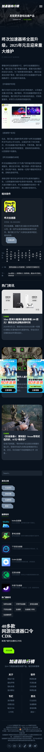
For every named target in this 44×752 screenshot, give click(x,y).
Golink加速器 (17, 559)
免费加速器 (7, 604)
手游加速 (33, 683)
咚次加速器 (11, 66)
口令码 (11, 712)
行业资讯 (6, 316)
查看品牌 (11, 240)
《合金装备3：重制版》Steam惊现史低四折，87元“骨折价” (21, 438)
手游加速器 (7, 609)
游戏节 (22, 255)
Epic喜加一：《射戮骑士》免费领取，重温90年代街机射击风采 (24, 274)
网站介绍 (11, 679)
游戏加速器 (34, 604)
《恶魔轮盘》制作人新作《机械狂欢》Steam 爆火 (20, 378)
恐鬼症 (15, 255)
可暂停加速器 (20, 604)
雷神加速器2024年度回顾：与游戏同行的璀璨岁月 (24, 267)
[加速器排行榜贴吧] (30, 746)
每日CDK (10, 708)
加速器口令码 (30, 609)
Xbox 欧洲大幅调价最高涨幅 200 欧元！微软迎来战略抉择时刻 (20, 321)
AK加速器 (11, 255)
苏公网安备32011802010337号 (31, 729)
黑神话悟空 (29, 255)
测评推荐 (11, 700)
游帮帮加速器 (7, 255)
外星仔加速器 (17, 585)
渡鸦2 (26, 255)
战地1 (36, 255)
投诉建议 (11, 690)
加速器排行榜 (17, 19)
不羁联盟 (40, 255)
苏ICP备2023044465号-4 (11, 729)
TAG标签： (3, 255)
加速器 (18, 609)
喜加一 (7, 506)
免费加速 (33, 690)
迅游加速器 (18, 255)
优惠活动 (11, 704)
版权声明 (11, 683)
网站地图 (35, 727)
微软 (33, 255)
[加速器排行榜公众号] (9, 746)
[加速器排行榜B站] (14, 746)
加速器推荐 (7, 615)
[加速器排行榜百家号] (19, 746)
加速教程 (8, 500)
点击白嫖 (9, 650)
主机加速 (33, 686)
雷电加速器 (16, 534)
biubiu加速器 (16, 521)
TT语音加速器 (17, 546)
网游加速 (33, 679)
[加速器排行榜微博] (35, 746)
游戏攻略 (8, 494)
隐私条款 (11, 686)
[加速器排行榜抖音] (25, 746)
